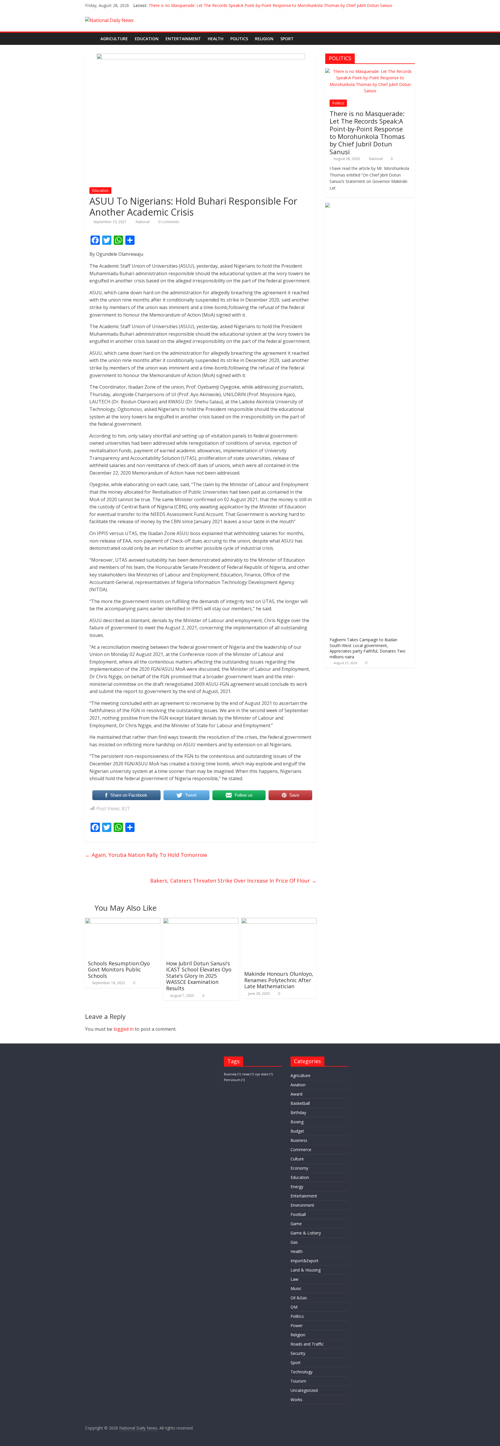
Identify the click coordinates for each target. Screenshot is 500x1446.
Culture (297, 1159)
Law (294, 1279)
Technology (301, 1372)
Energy (297, 1186)
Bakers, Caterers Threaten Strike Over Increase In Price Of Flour (233, 880)
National (143, 221)
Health (215, 38)
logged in (123, 1029)
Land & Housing (306, 1270)
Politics (239, 38)
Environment (302, 1205)
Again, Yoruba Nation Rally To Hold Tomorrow (146, 854)
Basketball (300, 1103)
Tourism (298, 1381)
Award (296, 1094)
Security (298, 1353)
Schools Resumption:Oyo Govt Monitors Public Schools (119, 969)
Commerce (301, 1149)
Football (298, 1214)
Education (147, 38)
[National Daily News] (91, 39)
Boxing (297, 1122)
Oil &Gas (299, 1297)
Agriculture (114, 38)
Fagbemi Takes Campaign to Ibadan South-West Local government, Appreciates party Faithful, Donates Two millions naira (367, 648)
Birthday (298, 1112)
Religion (264, 38)
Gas (294, 1242)
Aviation (298, 1084)
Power (297, 1325)
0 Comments (168, 221)
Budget (297, 1131)
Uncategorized (304, 1390)
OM (294, 1307)
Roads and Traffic (307, 1344)
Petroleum (234, 1080)
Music (296, 1288)
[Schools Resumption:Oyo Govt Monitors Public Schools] (122, 921)
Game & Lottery (306, 1233)
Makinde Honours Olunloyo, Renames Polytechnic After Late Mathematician (278, 980)
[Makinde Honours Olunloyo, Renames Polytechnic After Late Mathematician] (279, 921)
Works (296, 1399)
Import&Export (305, 1260)
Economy (299, 1168)
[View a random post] (409, 39)
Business (232, 1074)
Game (296, 1223)
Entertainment (183, 38)
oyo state (264, 1074)
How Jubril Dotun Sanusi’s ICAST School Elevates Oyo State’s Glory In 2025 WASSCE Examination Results (198, 976)
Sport (287, 38)
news (248, 1074)
